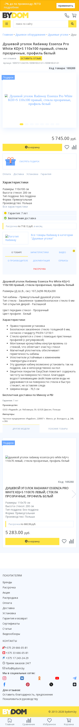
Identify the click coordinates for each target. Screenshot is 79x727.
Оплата (7, 174)
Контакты (10, 641)
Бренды (7, 582)
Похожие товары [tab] (58, 428)
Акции (6, 592)
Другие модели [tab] (21, 428)
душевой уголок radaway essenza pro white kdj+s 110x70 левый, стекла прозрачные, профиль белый (37, 492)
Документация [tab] (41, 260)
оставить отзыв (31, 58)
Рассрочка (9, 587)
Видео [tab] (66, 251)
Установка (32, 174)
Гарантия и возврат (15, 618)
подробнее (11, 7)
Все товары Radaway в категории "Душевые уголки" (52, 236)
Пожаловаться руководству (20, 699)
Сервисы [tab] (63, 260)
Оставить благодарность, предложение (28, 694)
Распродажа (10, 597)
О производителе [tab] (18, 260)
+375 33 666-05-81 (17, 653)
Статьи (7, 628)
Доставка (18, 174)
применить (65, 5)
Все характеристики (15, 206)
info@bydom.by (15, 668)
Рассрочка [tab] (39, 268)
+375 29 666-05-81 (16, 647)
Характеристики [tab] (39, 252)
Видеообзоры (11, 634)
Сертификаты (11, 623)
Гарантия (46, 174)
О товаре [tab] (16, 252)
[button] (21, 124)
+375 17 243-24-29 (17, 658)
